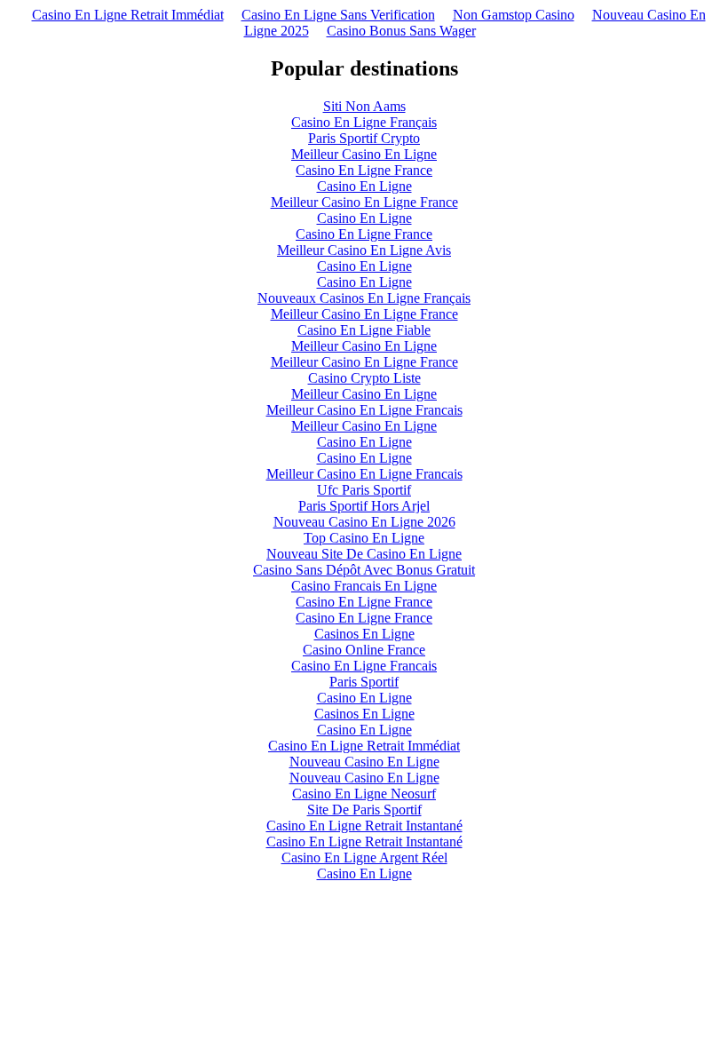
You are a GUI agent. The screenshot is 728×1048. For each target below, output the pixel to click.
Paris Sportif (364, 681)
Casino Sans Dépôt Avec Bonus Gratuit (364, 569)
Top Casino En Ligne (364, 537)
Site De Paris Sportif (364, 809)
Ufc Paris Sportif (364, 489)
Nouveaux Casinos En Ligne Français (364, 298)
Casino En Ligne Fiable (364, 329)
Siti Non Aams (364, 106)
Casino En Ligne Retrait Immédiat (128, 14)
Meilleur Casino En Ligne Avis (364, 250)
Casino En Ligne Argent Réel (364, 857)
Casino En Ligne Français (364, 122)
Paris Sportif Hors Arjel (364, 505)
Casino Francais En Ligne (364, 585)
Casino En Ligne (364, 186)
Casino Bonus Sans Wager (401, 30)
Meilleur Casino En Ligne (364, 154)
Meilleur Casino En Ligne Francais (364, 409)
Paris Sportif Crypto (364, 138)
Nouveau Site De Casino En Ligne (364, 553)
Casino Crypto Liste (364, 377)
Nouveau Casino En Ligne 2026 (364, 521)
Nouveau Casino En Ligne (364, 761)
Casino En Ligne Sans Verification (338, 14)
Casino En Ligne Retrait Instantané (364, 825)
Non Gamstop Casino (513, 14)
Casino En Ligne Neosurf (364, 793)
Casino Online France (364, 649)
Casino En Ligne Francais (364, 665)
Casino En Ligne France (364, 170)
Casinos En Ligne (364, 633)
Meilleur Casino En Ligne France (364, 202)
